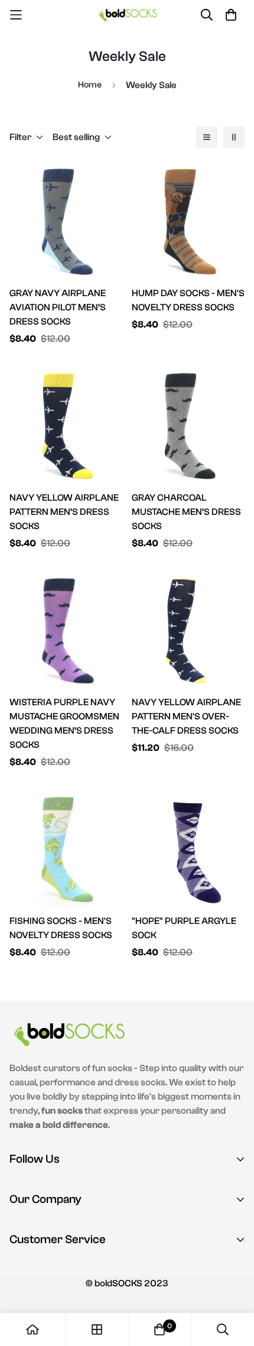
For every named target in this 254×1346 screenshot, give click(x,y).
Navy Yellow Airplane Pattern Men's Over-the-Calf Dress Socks (186, 716)
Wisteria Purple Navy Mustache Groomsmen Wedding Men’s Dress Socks (64, 723)
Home (90, 85)
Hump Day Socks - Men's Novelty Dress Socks (188, 300)
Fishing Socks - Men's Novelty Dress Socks (60, 928)
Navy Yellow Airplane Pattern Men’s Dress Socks (64, 511)
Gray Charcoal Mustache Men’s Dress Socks (186, 511)
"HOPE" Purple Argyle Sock (184, 928)
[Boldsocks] (127, 14)
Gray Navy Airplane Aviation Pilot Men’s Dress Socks (57, 307)
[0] (159, 1329)
